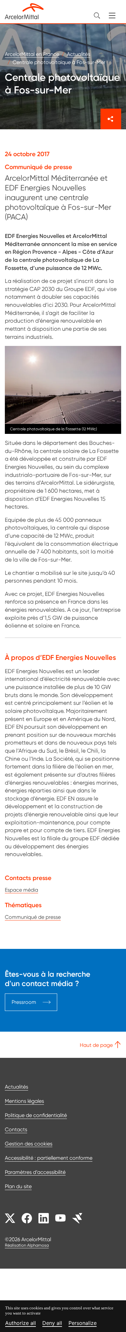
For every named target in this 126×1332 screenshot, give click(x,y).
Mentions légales (24, 1101)
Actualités (16, 1087)
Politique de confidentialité (36, 1115)
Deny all (52, 1323)
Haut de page (97, 1045)
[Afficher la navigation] (112, 15)
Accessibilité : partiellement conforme (48, 1158)
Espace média (21, 890)
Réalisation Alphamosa (27, 1245)
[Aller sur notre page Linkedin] (43, 1218)
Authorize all (20, 1323)
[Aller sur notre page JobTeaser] (77, 1218)
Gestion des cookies (28, 1144)
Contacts (16, 1129)
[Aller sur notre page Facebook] (27, 1218)
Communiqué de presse (33, 917)
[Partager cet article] (110, 119)
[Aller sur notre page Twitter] (10, 1218)
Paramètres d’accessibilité (35, 1172)
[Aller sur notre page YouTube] (60, 1218)
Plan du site (18, 1186)
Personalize (82, 1323)
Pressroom (24, 1002)
